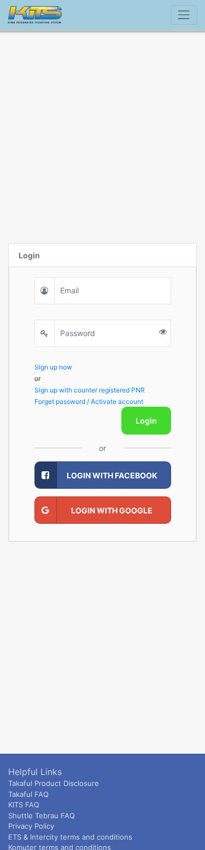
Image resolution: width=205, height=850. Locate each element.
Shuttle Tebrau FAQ (41, 815)
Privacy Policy (31, 826)
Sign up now (53, 367)
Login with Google (112, 510)
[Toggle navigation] (184, 15)
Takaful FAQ (28, 794)
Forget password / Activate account (88, 401)
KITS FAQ (23, 804)
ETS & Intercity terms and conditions (70, 836)
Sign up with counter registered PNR (89, 390)
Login (146, 420)
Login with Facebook (112, 475)
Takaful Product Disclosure (53, 783)
